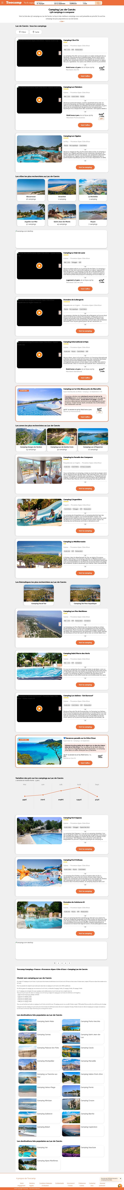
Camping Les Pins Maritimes (75, 611)
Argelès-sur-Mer (31, 222)
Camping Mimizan (44, 1100)
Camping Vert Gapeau (72, 818)
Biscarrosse (31, 197)
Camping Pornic (87, 1087)
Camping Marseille (88, 1061)
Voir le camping (85, 167)
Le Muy (65, 141)
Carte (37, 32)
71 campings (93, 449)
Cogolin (66, 505)
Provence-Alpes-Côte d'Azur (80, 46)
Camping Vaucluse (88, 1147)
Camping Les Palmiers (72, 87)
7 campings (93, 224)
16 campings (31, 199)
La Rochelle (93, 197)
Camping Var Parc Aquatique (85, 603)
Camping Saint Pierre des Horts (76, 653)
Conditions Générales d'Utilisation (45, 1184)
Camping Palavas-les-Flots (48, 1048)
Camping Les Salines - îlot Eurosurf (78, 696)
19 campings (31, 449)
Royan (93, 222)
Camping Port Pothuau (73, 860)
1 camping (62, 199)
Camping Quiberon (44, 1114)
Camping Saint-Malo (45, 1021)
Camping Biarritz (87, 1114)
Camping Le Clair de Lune (74, 253)
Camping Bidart (43, 1127)
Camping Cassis (87, 1048)
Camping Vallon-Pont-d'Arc (92, 1074)
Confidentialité (59, 1183)
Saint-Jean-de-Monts (62, 222)
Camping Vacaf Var (38, 603)
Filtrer (23, 32)
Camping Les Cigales (72, 136)
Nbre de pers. (73, 2)
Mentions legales (32, 1184)
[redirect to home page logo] (14, 2)
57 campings (31, 224)
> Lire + (62, 21)
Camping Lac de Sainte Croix (62, 447)
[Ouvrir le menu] (2, 3)
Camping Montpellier (45, 1061)
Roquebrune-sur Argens (71, 305)
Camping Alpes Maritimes (47, 1161)
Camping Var (42, 1147)
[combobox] (44, 3)
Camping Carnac (44, 1034)
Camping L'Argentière (72, 499)
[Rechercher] (98, 3)
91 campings (62, 449)
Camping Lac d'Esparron (93, 447)
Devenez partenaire (102, 1184)
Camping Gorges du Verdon (31, 447)
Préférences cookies (82, 1184)
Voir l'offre (85, 76)
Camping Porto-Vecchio (90, 1021)
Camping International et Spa (75, 342)
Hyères (65, 46)
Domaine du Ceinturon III (74, 902)
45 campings (62, 224)
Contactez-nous (92, 1184)
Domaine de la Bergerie (73, 300)
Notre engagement (21, 1184)
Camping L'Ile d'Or (71, 40)
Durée (84, 2)
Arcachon (62, 197)
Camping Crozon (87, 1100)
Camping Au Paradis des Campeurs (78, 457)
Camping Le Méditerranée (74, 542)
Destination (39, 2)
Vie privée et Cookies (70, 1184)
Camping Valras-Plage (46, 1087)
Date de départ (58, 2)
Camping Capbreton (89, 1127)
